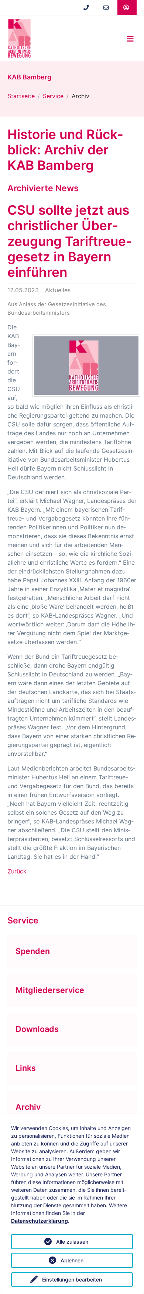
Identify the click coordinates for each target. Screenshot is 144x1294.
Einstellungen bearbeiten (72, 1279)
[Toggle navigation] (130, 38)
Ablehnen (72, 1260)
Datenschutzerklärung (39, 1221)
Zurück (17, 871)
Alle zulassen (72, 1241)
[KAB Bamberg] (19, 38)
